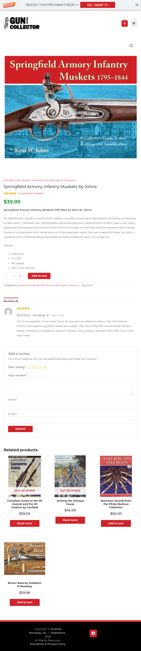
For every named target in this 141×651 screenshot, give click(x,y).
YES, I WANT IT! (97, 5)
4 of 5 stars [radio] (40, 367)
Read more (24, 523)
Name (12, 399)
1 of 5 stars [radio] (29, 367)
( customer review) (30, 193)
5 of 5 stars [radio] (44, 367)
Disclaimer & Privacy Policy (48, 644)
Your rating (17, 367)
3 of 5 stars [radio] (36, 367)
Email (12, 413)
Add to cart (39, 275)
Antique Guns (12, 180)
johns (90, 285)
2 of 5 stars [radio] (33, 367)
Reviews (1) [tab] (11, 301)
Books (26, 180)
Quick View (24, 494)
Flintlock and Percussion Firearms (54, 180)
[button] (70, 5)
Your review (17, 375)
